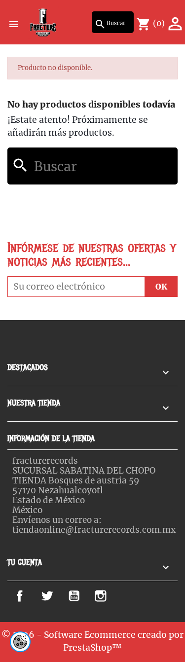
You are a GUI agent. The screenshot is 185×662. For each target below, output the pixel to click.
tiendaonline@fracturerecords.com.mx (94, 529)
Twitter (54, 596)
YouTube (84, 596)
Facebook (31, 596)
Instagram (115, 596)
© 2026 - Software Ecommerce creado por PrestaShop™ (92, 641)
